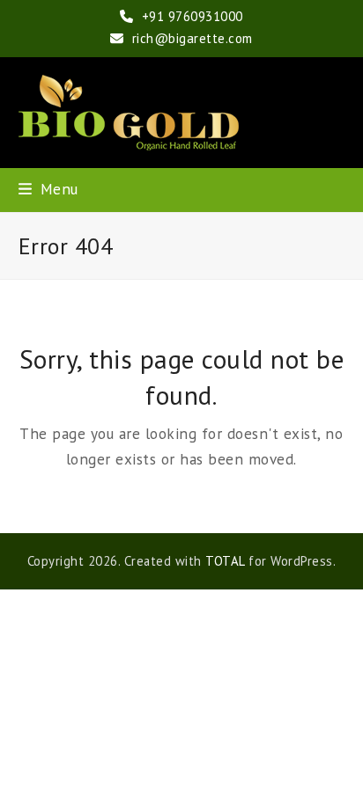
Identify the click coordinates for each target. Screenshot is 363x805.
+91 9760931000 (192, 16)
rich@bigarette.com (192, 38)
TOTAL (225, 561)
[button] (48, 189)
